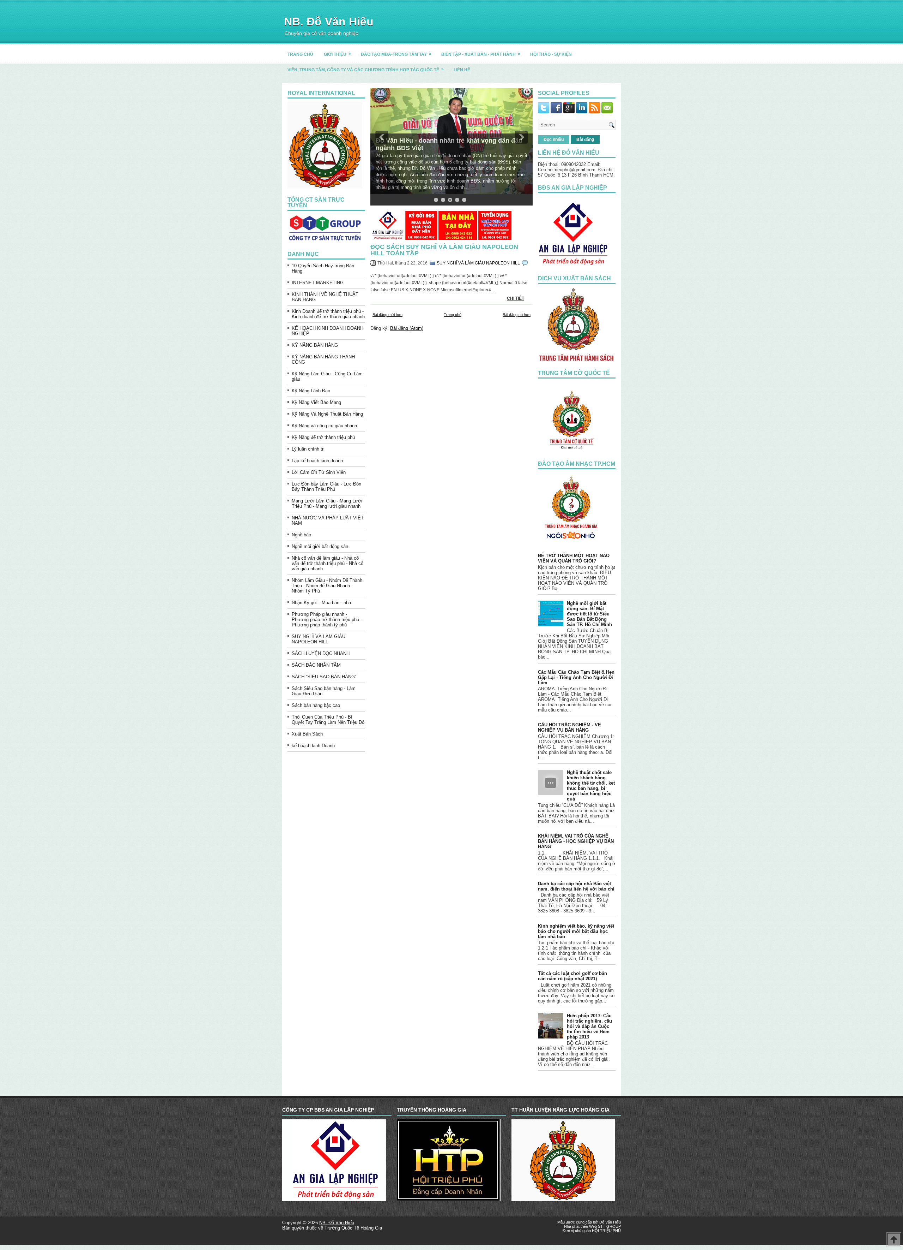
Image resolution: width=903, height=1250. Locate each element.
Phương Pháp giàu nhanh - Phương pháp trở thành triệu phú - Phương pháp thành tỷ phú (327, 619)
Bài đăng (585, 139)
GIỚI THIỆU (337, 54)
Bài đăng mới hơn (387, 314)
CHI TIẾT (515, 298)
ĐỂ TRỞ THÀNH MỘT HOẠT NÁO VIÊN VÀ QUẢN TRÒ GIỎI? (574, 558)
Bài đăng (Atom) (406, 328)
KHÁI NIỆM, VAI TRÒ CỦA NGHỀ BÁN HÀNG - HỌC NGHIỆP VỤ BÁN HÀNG (576, 841)
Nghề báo (301, 534)
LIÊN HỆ (462, 69)
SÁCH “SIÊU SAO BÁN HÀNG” (324, 676)
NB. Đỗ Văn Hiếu (329, 21)
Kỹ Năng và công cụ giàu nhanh (324, 425)
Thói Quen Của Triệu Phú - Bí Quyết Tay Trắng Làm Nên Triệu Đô (328, 719)
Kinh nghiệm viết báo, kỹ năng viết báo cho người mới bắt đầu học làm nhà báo (576, 931)
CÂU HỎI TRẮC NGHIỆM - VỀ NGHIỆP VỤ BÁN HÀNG (569, 727)
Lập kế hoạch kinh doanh (317, 460)
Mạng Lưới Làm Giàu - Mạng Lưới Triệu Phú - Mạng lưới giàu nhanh (327, 503)
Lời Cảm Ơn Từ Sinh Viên (319, 472)
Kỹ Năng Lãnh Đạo (311, 390)
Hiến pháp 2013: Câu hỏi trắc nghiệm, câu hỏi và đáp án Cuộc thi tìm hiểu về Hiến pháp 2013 (589, 1026)
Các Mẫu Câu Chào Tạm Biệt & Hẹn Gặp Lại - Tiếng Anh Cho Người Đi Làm (576, 677)
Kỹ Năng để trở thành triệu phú (323, 437)
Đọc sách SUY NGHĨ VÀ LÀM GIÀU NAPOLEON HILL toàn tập (444, 250)
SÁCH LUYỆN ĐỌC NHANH (321, 653)
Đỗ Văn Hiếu (610, 1222)
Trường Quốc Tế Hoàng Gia (353, 1228)
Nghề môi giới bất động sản (320, 546)
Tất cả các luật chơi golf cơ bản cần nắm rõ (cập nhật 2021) (572, 976)
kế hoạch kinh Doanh (313, 745)
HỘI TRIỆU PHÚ (606, 1230)
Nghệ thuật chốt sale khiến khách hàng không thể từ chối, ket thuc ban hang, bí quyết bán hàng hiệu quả (591, 786)
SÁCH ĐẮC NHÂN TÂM (316, 665)
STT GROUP (609, 1226)
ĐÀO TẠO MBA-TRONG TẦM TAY (396, 54)
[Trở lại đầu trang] (893, 1240)
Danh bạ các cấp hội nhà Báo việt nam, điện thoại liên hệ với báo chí (576, 886)
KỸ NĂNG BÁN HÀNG (315, 345)
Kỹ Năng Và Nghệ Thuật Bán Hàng (327, 414)
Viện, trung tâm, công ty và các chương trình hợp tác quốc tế (365, 69)
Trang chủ (452, 314)
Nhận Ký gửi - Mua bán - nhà (321, 602)
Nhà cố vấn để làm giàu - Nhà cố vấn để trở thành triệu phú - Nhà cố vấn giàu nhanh (327, 563)
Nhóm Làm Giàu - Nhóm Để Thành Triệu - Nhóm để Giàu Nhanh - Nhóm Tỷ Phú (327, 586)
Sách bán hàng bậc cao (316, 705)
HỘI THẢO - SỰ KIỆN (551, 54)
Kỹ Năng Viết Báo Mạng (316, 402)
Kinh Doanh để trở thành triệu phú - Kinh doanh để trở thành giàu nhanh (328, 314)
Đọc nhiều (554, 139)
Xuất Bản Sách (307, 734)
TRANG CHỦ (300, 54)
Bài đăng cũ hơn (517, 314)
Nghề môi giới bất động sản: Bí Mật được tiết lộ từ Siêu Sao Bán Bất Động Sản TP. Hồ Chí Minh (589, 614)
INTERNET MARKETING (318, 282)
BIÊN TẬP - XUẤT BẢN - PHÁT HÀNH (480, 54)
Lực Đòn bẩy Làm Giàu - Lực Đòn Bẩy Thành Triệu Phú (326, 486)
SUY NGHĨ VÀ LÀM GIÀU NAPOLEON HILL (318, 639)
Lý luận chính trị (308, 449)
